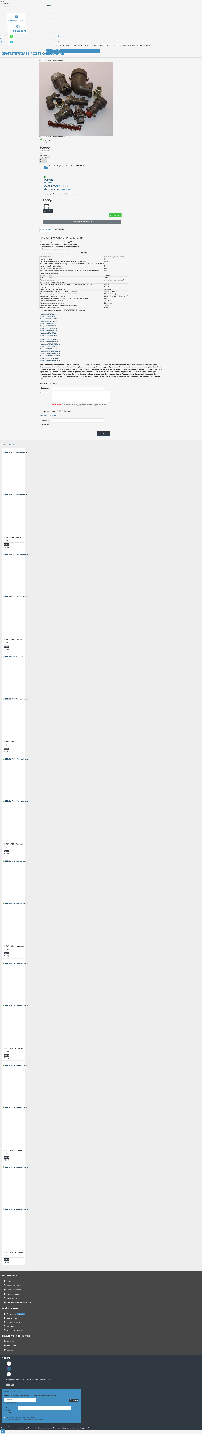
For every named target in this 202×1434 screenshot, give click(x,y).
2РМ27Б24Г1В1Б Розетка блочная (14, 844)
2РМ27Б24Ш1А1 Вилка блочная (14, 946)
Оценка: (46, 412)
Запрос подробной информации (83, 222)
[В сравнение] (8, 547)
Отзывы (59, 229)
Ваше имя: (45, 388)
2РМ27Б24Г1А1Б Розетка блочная (14, 640)
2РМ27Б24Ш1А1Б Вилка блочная (14, 1048)
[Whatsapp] (9, 1363)
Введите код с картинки (45, 422)
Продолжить (102, 433)
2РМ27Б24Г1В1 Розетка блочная (14, 742)
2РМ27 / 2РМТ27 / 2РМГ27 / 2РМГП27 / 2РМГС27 (109, 45)
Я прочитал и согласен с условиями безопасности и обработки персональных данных (24, 1418)
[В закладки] (5, 547)
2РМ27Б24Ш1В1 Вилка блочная (14, 1150)
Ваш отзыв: (44, 393)
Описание (46, 229)
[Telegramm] (9, 1374)
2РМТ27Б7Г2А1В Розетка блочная (140, 45)
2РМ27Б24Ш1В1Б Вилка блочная (14, 1252)
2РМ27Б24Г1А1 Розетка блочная (14, 537)
